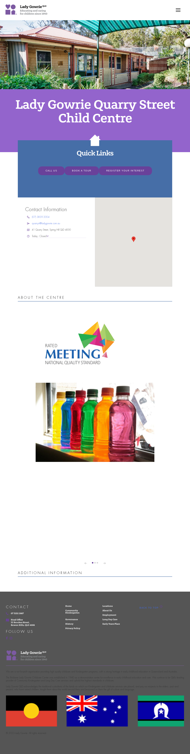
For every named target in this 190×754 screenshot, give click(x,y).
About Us (107, 610)
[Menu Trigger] (178, 9)
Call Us (51, 170)
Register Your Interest (125, 170)
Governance (71, 619)
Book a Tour (81, 170)
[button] (92, 562)
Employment (109, 615)
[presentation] (85, 563)
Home (68, 606)
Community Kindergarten (72, 611)
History (69, 624)
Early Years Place (111, 624)
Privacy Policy (72, 628)
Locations (107, 606)
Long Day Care (109, 619)
